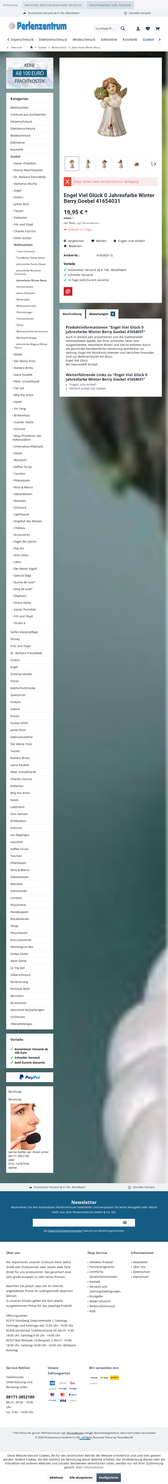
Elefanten (20, 218)
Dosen (18, 453)
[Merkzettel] (148, 28)
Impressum (141, 1277)
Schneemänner (25, 318)
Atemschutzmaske (22, 688)
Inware (15, 709)
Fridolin (15, 702)
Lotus (17, 562)
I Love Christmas (25, 251)
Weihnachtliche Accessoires (32, 331)
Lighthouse (21, 514)
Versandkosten (75, 1433)
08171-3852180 (20, 1397)
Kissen (14, 716)
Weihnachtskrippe (26, 338)
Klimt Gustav (22, 238)
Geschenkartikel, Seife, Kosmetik (110, 5)
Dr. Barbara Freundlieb (29, 177)
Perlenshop (10, 5)
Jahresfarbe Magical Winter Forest (31, 345)
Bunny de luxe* (24, 582)
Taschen (19, 474)
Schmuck (19, 507)
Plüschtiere (18, 905)
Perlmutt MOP (20, 989)
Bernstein (17, 996)
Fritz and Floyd (20, 646)
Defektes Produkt (101, 1262)
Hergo (14, 926)
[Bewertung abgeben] (111, 206)
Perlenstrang (19, 982)
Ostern (18, 197)
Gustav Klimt (19, 723)
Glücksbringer (24, 312)
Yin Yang (19, 409)
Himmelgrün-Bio (21, 947)
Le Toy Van (17, 968)
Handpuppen (19, 912)
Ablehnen (56, 1477)
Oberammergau (21, 1024)
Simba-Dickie (19, 954)
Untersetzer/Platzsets (28, 446)
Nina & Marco (23, 487)
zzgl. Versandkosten (87, 223)
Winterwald (22, 299)
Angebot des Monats (27, 521)
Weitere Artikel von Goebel (87, 388)
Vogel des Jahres (24, 541)
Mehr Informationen (90, 1467)
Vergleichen (75, 241)
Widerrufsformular (102, 1306)
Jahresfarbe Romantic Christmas (28, 272)
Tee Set (18, 388)
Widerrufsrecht (100, 1301)
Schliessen (17, 1017)
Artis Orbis (21, 555)
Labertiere (17, 807)
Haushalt (16, 842)
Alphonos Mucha (25, 184)
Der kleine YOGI (24, 361)
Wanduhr (20, 460)
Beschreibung (72, 314)
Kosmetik (16, 149)
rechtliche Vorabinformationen (103, 1274)
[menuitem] (157, 28)
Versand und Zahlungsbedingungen (105, 1289)
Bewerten (75, 246)
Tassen (18, 211)
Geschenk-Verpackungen (27, 1010)
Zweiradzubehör (21, 737)
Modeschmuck (20, 135)
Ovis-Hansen (19, 814)
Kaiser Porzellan (24, 609)
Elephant (19, 596)
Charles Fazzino (24, 231)
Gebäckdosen (22, 494)
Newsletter (140, 1262)
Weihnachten (19, 107)
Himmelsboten (24, 286)
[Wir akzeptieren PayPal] (29, 1077)
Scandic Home (23, 422)
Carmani (16, 898)
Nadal (17, 354)
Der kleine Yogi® (25, 569)
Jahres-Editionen (25, 293)
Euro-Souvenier (21, 940)
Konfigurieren (108, 1477)
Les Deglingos (19, 835)
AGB (92, 1311)
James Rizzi (21, 204)
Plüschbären (19, 933)
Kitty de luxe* (23, 589)
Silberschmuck (20, 975)
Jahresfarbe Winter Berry (31, 280)
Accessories (18, 1003)
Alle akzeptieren (80, 1477)
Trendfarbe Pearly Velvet (30, 257)
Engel (17, 190)
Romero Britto (23, 368)
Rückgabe (96, 1296)
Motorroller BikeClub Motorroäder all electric (53, 5)
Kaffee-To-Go (22, 467)
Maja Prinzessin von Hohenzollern (26, 438)
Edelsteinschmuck (22, 128)
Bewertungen (101, 314)
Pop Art (18, 548)
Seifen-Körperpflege (24, 632)
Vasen (17, 402)
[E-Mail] (68, 291)
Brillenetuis (21, 415)
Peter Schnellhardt (26, 381)
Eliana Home (22, 603)
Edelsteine (17, 142)
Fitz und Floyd (23, 224)
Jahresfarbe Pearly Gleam (31, 264)
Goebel (15, 156)
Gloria (19, 325)
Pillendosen (21, 480)
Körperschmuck (21, 121)
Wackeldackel (19, 919)
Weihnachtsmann (26, 306)
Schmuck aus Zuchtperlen (28, 114)
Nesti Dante (18, 961)
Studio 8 (19, 623)
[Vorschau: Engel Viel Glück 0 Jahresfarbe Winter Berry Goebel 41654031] (72, 164)
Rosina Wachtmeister (28, 170)
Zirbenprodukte (21, 674)
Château (19, 528)
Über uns (139, 1267)
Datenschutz (141, 1272)
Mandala (19, 501)
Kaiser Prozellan (24, 163)
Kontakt (95, 1282)
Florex (14, 681)
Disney (15, 639)
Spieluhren (18, 695)
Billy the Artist (23, 395)
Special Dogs (22, 575)
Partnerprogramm (102, 1267)
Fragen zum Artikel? (131, 241)
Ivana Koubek (22, 375)
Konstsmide (18, 891)
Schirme (19, 429)
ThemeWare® (125, 1437)
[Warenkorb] (157, 28)
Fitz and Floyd (23, 616)
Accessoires (21, 535)
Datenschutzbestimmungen (65, 1231)
